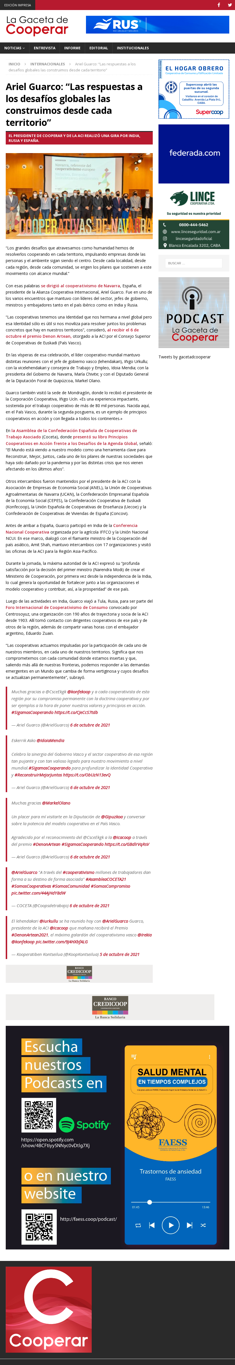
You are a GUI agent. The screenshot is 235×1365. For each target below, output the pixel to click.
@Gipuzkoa (112, 816)
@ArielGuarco (24, 872)
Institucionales (133, 48)
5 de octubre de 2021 (120, 954)
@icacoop (122, 837)
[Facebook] (219, 5)
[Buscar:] (194, 263)
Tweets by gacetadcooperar (184, 357)
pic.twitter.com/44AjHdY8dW (38, 893)
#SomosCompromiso (110, 886)
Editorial (98, 48)
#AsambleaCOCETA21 (106, 879)
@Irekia (145, 935)
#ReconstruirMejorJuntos (38, 775)
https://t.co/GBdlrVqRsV (127, 844)
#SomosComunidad (71, 886)
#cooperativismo (78, 872)
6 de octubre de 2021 (90, 725)
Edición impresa (17, 5)
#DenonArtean (46, 844)
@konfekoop (79, 691)
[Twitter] (230, 5)
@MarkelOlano (56, 803)
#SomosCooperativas (31, 886)
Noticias (12, 48)
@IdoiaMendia (50, 740)
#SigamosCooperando (32, 712)
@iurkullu (49, 921)
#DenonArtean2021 (29, 935)
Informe (72, 48)
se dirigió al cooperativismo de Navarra (80, 285)
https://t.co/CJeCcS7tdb (76, 712)
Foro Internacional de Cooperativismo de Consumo (57, 607)
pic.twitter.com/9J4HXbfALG (62, 941)
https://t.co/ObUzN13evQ (87, 775)
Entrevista (44, 48)
